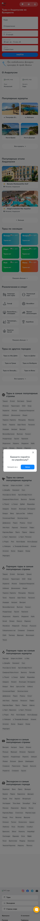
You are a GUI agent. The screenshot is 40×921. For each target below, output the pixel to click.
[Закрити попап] (33, 452)
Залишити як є (12, 467)
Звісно (27, 467)
